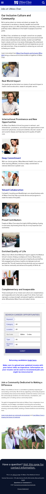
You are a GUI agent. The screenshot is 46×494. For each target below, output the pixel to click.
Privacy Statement (23, 489)
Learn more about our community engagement (15, 415)
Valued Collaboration (12, 189)
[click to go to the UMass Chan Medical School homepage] (23, 3)
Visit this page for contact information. (27, 465)
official (15, 475)
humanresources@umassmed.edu (24, 485)
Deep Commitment (11, 157)
